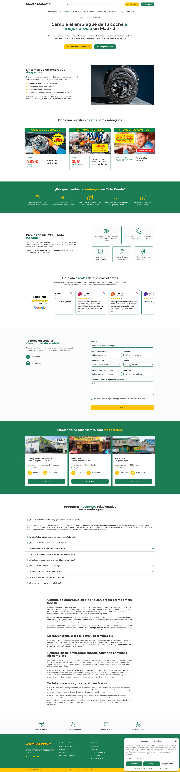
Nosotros (112, 11)
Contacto (130, 11)
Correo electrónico (99, 351)
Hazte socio (89, 11)
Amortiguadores (96, 750)
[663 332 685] (28, 363)
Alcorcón (120, 458)
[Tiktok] (34, 756)
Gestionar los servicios (134, 758)
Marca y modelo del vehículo (103, 370)
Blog (121, 11)
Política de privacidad (154, 768)
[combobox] (90, 4)
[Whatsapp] (41, 756)
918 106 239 (36, 357)
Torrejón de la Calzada (40, 458)
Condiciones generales (52, 770)
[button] (176, 741)
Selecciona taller (98, 361)
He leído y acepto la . (121, 399)
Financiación (101, 11)
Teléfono (127, 351)
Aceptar (134, 764)
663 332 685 (36, 363)
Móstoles (76, 458)
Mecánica (64, 11)
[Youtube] (38, 756)
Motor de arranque (97, 758)
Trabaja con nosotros (106, 770)
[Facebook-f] (27, 756)
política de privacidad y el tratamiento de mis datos (128, 399)
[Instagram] (30, 756)
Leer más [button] (61, 311)
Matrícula (127, 370)
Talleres (76, 11)
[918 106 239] (28, 357)
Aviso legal (165, 768)
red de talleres (106, 640)
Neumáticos (52, 11)
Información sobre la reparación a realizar (107, 380)
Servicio (127, 361)
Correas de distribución (99, 752)
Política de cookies (140, 768)
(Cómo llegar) (32, 467)
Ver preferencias (168, 764)
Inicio (82, 18)
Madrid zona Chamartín (67, 756)
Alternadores (95, 755)
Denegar (151, 764)
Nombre (94, 342)
